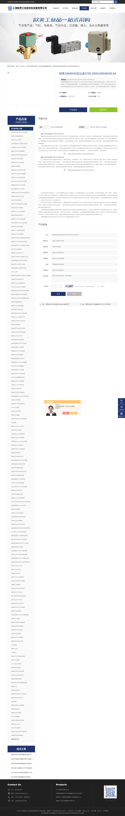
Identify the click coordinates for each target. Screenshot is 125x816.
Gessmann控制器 (16, 663)
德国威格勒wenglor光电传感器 (20, 396)
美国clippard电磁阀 (16, 520)
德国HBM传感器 (15, 667)
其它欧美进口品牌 (32, 66)
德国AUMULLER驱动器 (18, 449)
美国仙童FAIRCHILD (17, 697)
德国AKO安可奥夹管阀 (17, 671)
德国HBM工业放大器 (17, 309)
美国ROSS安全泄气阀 (17, 196)
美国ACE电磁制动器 (17, 494)
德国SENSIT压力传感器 (18, 607)
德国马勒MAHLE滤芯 (17, 547)
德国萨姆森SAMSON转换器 (19, 294)
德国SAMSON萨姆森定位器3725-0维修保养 (22, 754)
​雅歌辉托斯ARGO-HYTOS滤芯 (20, 543)
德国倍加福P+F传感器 (17, 347)
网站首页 (56, 8)
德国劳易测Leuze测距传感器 (19, 535)
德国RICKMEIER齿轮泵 (18, 392)
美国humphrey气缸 (16, 565)
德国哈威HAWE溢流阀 (17, 339)
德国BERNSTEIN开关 (17, 603)
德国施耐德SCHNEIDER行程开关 (20, 528)
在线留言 (103, 8)
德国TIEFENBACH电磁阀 (18, 173)
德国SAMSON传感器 (17, 637)
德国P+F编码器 (15, 509)
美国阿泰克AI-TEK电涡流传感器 (20, 245)
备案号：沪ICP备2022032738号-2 (57, 811)
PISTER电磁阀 (15, 716)
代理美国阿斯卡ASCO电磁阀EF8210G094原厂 (69, 793)
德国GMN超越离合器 (17, 136)
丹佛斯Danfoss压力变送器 (18, 147)
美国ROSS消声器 (16, 388)
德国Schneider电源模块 (18, 498)
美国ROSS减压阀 (16, 611)
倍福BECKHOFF (16, 573)
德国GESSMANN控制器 (18, 622)
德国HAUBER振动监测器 (18, 332)
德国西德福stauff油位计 (18, 358)
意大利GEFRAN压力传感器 (19, 181)
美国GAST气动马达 (16, 592)
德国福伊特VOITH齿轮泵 (18, 185)
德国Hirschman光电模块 (18, 211)
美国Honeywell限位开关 (18, 317)
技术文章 (94, 8)
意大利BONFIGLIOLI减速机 (19, 486)
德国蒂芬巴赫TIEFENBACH (19, 694)
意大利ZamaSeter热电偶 (18, 287)
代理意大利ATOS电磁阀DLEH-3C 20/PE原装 (98, 304)
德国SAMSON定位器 (17, 641)
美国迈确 (13, 701)
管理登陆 (105, 811)
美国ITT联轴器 (15, 660)
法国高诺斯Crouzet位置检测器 (20, 614)
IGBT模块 (14, 645)
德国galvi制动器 (15, 452)
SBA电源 (13, 422)
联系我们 (112, 8)
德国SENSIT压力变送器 (18, 524)
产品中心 (22, 66)
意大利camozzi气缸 (16, 599)
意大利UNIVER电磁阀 (17, 366)
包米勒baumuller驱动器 (18, 434)
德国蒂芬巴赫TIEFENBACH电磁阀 (21, 275)
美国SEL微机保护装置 (17, 720)
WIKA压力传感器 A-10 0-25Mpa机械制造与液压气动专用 (22, 768)
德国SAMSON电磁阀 (17, 626)
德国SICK (14, 686)
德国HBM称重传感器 (17, 467)
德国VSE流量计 (15, 415)
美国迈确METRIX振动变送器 (19, 143)
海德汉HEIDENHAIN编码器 (19, 731)
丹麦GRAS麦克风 (16, 633)
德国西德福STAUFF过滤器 (18, 343)
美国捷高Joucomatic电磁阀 (19, 362)
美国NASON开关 (16, 569)
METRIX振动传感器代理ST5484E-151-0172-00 (22, 759)
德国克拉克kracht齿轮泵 (18, 373)
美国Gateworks (15, 724)
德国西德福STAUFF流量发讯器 (20, 558)
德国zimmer (14, 648)
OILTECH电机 (15, 407)
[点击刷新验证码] (69, 286)
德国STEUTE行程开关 (17, 577)
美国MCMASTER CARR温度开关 (20, 562)
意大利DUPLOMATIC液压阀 (19, 132)
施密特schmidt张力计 (17, 253)
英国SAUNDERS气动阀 (18, 581)
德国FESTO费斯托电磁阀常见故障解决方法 (68, 797)
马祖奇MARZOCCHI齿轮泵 (19, 418)
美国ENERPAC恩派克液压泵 (19, 155)
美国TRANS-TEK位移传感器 (19, 554)
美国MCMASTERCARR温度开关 (20, 192)
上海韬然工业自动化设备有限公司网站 (23, 2)
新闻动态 (75, 8)
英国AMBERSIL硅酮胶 (17, 705)
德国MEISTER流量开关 (18, 403)
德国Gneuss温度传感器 (18, 230)
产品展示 (84, 8)
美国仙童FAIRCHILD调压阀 (19, 313)
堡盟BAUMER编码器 (17, 735)
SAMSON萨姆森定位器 (45, 66)
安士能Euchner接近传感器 (18, 532)
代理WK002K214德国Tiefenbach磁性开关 (57, 304)
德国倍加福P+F (15, 709)
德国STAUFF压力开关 (17, 426)
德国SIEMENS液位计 (17, 215)
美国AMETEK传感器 (17, 158)
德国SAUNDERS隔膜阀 (18, 151)
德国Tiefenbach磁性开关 (18, 283)
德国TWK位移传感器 (17, 226)
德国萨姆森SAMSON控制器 (19, 260)
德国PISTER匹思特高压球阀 (19, 204)
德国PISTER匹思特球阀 (18, 656)
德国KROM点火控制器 (17, 381)
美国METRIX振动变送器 (18, 177)
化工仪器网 (77, 811)
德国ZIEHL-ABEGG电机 (18, 264)
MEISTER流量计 (16, 728)
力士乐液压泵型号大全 (62, 789)
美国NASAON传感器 (17, 207)
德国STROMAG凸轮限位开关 (19, 256)
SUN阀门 (13, 652)
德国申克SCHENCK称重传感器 (20, 298)
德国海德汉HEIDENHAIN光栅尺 (20, 290)
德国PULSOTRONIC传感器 (19, 241)
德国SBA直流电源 (16, 200)
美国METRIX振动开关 (17, 279)
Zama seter (14, 271)
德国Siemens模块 (16, 140)
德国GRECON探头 (16, 430)
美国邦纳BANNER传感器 (18, 516)
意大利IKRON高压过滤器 (18, 596)
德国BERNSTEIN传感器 (18, 351)
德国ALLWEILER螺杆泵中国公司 (65, 800)
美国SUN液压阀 (15, 324)
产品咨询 (73, 110)
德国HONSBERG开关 (17, 456)
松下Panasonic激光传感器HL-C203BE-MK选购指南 (22, 772)
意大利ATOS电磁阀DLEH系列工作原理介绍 (22, 777)
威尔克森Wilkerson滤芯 (18, 189)
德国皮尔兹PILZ (15, 690)
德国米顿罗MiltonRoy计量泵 (19, 460)
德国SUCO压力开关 (17, 336)
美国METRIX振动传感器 (18, 328)
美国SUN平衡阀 (15, 400)
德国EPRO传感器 (16, 712)
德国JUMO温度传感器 (17, 475)
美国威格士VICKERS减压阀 (19, 550)
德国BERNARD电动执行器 (18, 471)
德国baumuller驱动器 (17, 234)
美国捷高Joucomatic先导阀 (19, 441)
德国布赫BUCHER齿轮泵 (18, 479)
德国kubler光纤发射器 (17, 305)
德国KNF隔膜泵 (15, 166)
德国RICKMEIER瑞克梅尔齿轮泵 (20, 238)
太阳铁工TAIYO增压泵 (17, 385)
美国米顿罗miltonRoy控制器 (19, 222)
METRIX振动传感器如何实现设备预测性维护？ (22, 763)
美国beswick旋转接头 (17, 513)
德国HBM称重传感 (16, 302)
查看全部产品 (15, 739)
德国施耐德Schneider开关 (18, 505)
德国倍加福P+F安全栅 (17, 369)
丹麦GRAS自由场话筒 (17, 675)
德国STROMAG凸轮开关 (18, 320)
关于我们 (65, 8)
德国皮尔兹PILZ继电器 (17, 437)
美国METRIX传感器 (17, 630)
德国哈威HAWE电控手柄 (18, 464)
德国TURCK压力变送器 (18, 588)
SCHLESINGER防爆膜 (17, 483)
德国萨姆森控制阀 (16, 679)
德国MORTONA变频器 (17, 162)
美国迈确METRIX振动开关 (18, 268)
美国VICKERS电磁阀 (17, 354)
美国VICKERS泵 (16, 411)
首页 (17, 66)
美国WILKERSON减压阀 (18, 219)
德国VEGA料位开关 (16, 490)
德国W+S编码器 (15, 584)
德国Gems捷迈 (15, 618)
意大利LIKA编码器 (16, 249)
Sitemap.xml (85, 811)
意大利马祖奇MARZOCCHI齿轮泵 (21, 501)
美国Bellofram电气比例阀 (18, 170)
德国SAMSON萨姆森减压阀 (19, 682)
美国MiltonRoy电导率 (17, 445)
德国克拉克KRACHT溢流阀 (19, 539)
